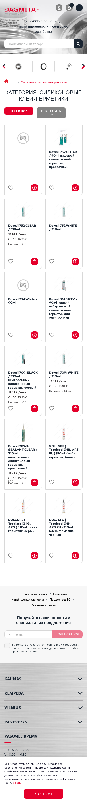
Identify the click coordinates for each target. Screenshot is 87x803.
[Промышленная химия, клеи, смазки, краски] (13, 79)
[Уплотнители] (43, 66)
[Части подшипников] (69, 66)
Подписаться (67, 634)
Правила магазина (34, 594)
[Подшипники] (18, 66)
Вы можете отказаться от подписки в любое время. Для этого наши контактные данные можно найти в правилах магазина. (46, 648)
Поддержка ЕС (60, 600)
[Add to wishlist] (10, 187)
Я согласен (43, 794)
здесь (17, 783)
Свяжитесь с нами (44, 605)
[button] (83, 66)
